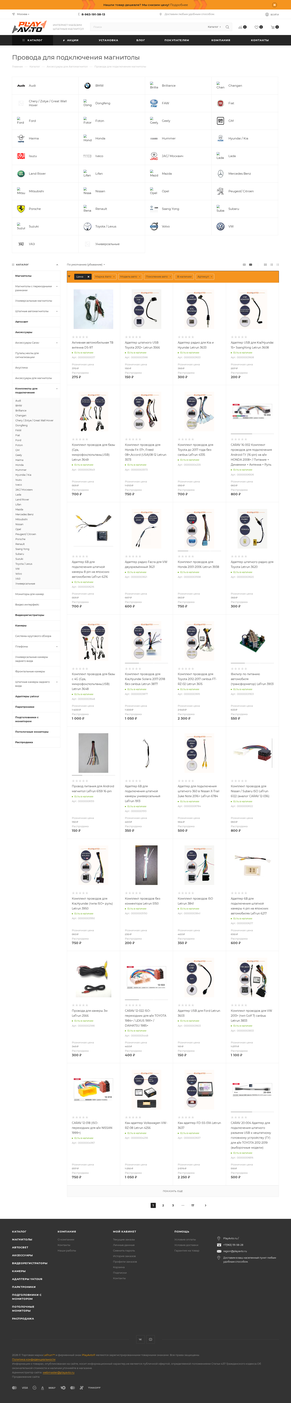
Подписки (120, 1272)
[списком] (271, 264)
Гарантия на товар (186, 1250)
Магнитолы (22, 1239)
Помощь (181, 1231)
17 (192, 1205)
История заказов (124, 1256)
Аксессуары (22, 1255)
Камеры (19, 1271)
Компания (67, 1231)
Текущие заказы (124, 1239)
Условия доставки (186, 1245)
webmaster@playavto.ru (58, 1372)
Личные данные (124, 1245)
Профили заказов (125, 1261)
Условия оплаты (185, 1239)
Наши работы (67, 1250)
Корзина (119, 1267)
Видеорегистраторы (30, 1263)
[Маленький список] (244, 264)
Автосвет (20, 1247)
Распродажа (23, 1318)
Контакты (64, 1245)
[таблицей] (277, 264)
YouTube (150, 1339)
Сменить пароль (124, 1250)
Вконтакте (140, 1339)
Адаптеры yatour (27, 1279)
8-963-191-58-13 (93, 14)
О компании (66, 1239)
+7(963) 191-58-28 (233, 1244)
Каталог (19, 1231)
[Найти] (227, 27)
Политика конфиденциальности (33, 1359)
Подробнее (179, 5)
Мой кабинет (124, 1231)
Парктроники (24, 1286)
